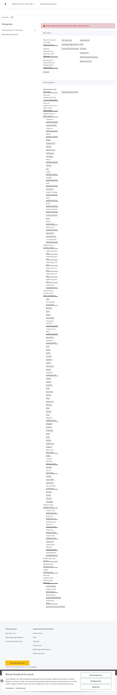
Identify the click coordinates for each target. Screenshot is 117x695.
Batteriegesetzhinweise (89, 57)
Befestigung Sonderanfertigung (53, 596)
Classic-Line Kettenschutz (51, 511)
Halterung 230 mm (51, 280)
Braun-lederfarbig (50, 222)
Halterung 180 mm (51, 257)
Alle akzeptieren (96, 675)
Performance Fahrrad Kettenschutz (51, 524)
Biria (48, 311)
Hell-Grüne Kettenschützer (52, 228)
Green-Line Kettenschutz (51, 537)
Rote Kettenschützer (52, 184)
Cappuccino (50, 143)
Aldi (47, 299)
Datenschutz (21, 688)
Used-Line (50, 541)
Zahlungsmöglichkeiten (71, 44)
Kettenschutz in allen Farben (49, 115)
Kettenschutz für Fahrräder (12, 30)
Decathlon (50, 337)
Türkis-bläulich (51, 215)
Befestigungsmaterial (70, 92)
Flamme (49, 359)
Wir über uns (67, 40)
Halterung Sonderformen (51, 286)
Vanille (48, 146)
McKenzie (49, 401)
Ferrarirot (49, 189)
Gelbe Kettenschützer (52, 173)
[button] (18, 30)
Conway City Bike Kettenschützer (52, 331)
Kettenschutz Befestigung (51, 590)
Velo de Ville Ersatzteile (50, 487)
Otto (47, 414)
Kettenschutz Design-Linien (48, 506)
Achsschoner (51, 586)
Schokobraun (51, 236)
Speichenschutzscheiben (55, 606)
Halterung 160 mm (51, 252)
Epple (48, 349)
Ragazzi (49, 447)
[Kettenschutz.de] (5, 4)
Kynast (48, 395)
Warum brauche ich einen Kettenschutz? (49, 42)
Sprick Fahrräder (50, 471)
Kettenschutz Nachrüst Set (48, 565)
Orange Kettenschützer (52, 178)
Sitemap (83, 48)
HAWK (48, 369)
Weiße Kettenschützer (52, 135)
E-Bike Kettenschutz (48, 571)
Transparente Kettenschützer (52, 240)
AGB (81, 44)
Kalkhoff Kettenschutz (51, 373)
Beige (48, 140)
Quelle (48, 440)
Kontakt (46, 72)
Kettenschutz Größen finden (48, 246)
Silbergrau (50, 153)
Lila (47, 168)
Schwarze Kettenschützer (52, 120)
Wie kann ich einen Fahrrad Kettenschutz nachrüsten (48, 64)
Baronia (49, 308)
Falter (48, 353)
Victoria (49, 491)
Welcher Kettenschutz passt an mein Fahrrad (48, 52)
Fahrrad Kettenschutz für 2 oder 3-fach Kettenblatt (50, 106)
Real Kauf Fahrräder (50, 451)
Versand (33, 667)
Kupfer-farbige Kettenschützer (52, 193)
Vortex (48, 495)
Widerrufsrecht (86, 61)
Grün (48, 218)
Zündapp (49, 501)
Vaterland (49, 483)
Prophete (49, 430)
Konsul (48, 381)
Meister (49, 405)
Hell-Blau (49, 156)
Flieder (48, 165)
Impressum (10, 688)
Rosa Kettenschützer (52, 199)
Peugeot (49, 423)
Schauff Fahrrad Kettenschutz (51, 461)
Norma (48, 411)
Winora (49, 498)
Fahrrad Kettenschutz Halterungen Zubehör (48, 579)
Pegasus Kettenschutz (51, 419)
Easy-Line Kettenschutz (51, 531)
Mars (48, 398)
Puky (48, 437)
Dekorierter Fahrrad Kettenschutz (51, 547)
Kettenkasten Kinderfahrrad (51, 554)
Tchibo (48, 476)
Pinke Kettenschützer (52, 204)
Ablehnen (96, 687)
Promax (49, 427)
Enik (47, 346)
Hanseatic (50, 366)
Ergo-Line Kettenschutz (51, 517)
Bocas (48, 314)
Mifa (47, 408)
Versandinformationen (70, 48)
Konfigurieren (96, 681)
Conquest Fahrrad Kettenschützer (52, 323)
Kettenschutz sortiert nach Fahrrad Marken (49, 293)
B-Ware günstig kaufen (49, 559)
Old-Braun (50, 233)
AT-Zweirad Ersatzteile (50, 303)
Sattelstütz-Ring (50, 602)
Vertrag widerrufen (17, 663)
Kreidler (49, 385)
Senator (49, 467)
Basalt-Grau (50, 150)
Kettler (48, 378)
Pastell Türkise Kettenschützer (52, 210)
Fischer (49, 356)
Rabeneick (50, 443)
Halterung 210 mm (51, 269)
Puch (48, 433)
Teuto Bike (50, 479)
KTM (47, 388)
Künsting (49, 391)
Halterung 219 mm (51, 275)
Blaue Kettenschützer (52, 160)
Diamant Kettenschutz (51, 341)
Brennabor (50, 318)
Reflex (48, 456)
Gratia (48, 363)
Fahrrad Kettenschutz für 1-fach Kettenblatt (50, 97)
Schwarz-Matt (51, 125)
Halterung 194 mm (51, 263)
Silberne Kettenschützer (52, 129)
